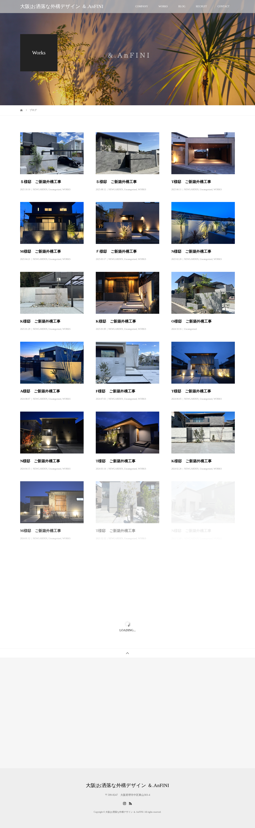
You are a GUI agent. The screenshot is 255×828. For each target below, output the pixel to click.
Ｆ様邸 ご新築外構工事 (116, 251)
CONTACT (223, 6)
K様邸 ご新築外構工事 (40, 321)
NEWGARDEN (40, 189)
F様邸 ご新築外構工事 (115, 391)
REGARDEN (39, 608)
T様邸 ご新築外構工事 (191, 182)
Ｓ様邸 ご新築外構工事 (40, 182)
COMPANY (141, 6)
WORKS (163, 6)
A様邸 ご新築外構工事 (40, 391)
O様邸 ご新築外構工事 (191, 321)
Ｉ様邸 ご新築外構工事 (116, 600)
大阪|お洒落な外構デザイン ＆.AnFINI (61, 6)
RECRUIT (201, 6)
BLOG (181, 6)
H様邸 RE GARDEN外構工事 (45, 600)
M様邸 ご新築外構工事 (40, 251)
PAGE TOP (246, 799)
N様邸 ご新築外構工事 (191, 251)
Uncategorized (55, 189)
